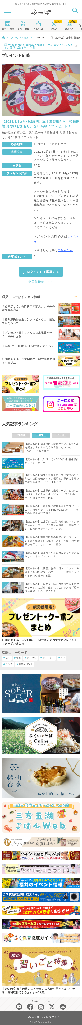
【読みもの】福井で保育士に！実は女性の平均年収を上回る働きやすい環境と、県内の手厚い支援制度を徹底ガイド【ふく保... (52, 479)
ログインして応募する (43, 271)
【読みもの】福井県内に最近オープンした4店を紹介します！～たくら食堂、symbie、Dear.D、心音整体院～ (51, 447)
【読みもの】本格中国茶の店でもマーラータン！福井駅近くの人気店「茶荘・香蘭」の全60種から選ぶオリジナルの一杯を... (52, 541)
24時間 (21, 435)
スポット (8, 29)
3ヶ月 (61, 435)
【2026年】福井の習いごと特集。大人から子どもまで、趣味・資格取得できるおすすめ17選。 (38, 990)
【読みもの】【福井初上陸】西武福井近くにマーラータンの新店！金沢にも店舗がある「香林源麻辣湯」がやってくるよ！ (52, 588)
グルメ (54, 29)
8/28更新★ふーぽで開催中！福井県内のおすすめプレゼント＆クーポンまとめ (39, 641)
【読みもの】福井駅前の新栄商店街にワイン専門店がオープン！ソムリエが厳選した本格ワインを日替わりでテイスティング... (52, 525)
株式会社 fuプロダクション (45, 1016)
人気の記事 (39, 29)
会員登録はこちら (41, 281)
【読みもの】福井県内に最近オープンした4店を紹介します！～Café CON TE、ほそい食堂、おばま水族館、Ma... (51, 494)
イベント (23, 29)
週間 (41, 435)
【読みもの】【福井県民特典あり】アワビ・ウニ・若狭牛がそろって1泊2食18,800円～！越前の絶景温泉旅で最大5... (52, 510)
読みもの (69, 29)
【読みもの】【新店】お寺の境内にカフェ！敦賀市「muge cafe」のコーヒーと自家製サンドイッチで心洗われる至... (52, 572)
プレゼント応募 (20, 37)
